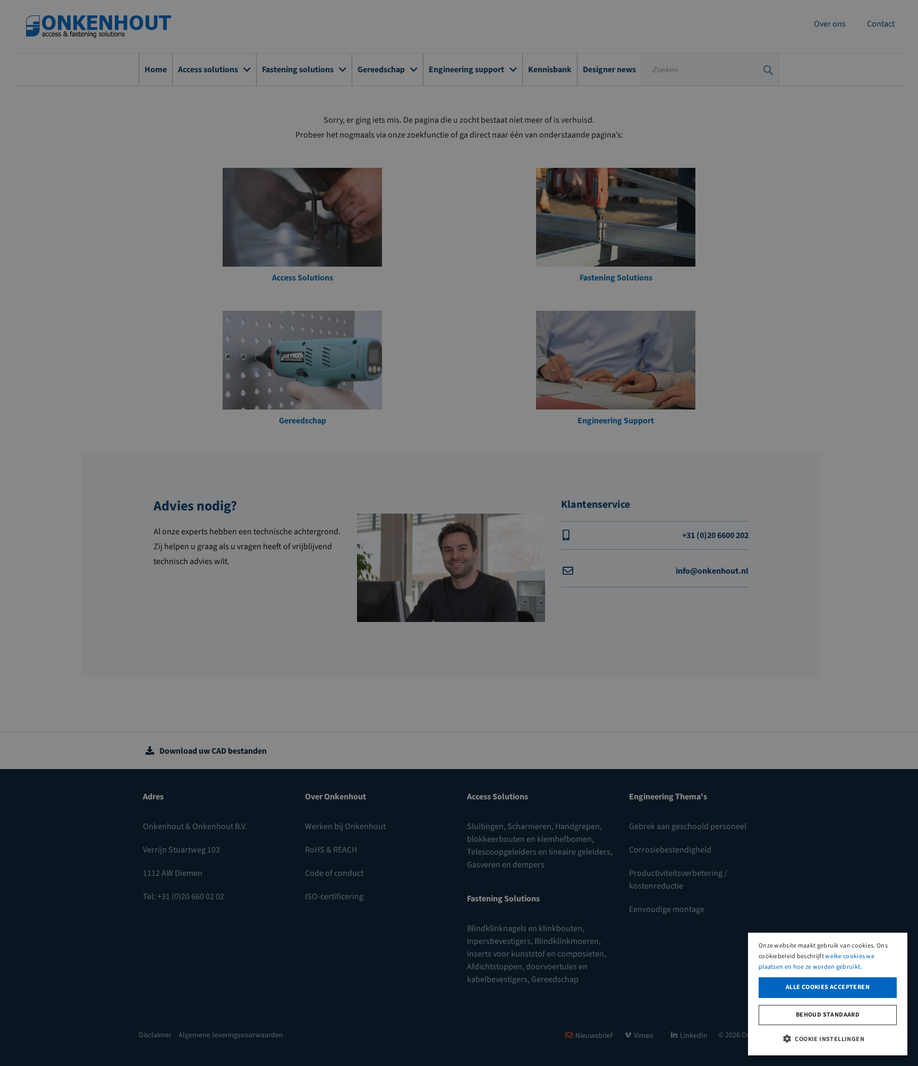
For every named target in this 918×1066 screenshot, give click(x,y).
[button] (828, 1038)
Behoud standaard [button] (828, 1014)
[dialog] (827, 994)
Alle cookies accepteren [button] (828, 987)
